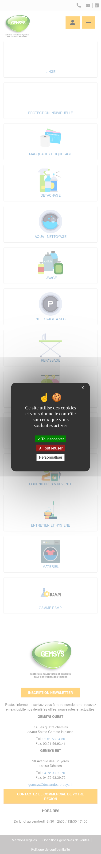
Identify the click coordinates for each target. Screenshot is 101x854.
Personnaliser (50, 457)
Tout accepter (52, 439)
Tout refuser (52, 448)
